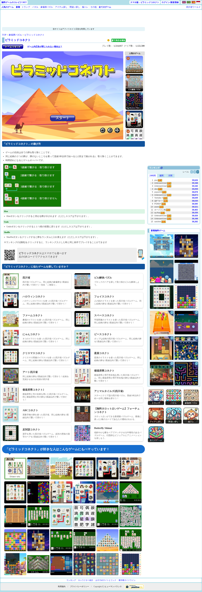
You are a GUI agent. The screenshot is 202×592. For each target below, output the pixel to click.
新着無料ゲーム (158, 230)
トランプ (26, 7)
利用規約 (61, 586)
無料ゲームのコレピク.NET (14, 2)
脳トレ (85, 7)
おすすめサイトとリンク (105, 580)
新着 (18, 7)
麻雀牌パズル (47, 7)
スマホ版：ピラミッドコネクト (144, 2)
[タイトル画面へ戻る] (12, 48)
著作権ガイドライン (127, 580)
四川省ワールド (193, 7)
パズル (35, 7)
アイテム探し (61, 7)
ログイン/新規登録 (170, 2)
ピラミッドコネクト (34, 35)
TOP (4, 35)
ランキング (71, 580)
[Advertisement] (63, 18)
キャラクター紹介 (85, 580)
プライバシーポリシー (79, 586)
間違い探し (75, 7)
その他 (93, 7)
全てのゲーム (105, 7)
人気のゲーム (7, 7)
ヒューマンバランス (113, 586)
